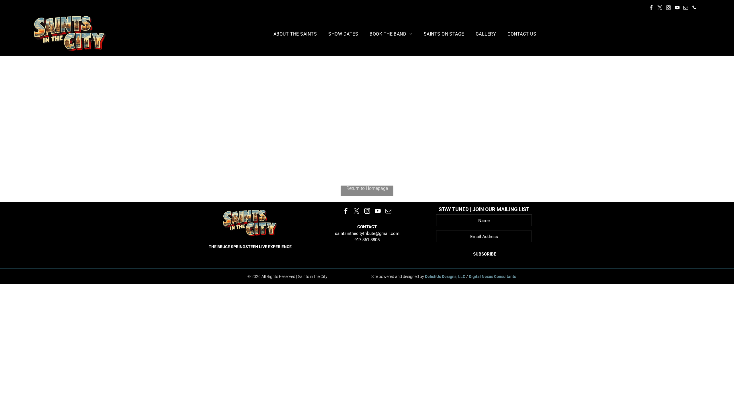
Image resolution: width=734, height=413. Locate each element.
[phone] (694, 8)
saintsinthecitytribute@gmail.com (367, 233)
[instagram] (668, 8)
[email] (685, 8)
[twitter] (659, 8)
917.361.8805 (367, 239)
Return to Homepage (367, 188)
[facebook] (651, 8)
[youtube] (677, 8)
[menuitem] (295, 34)
